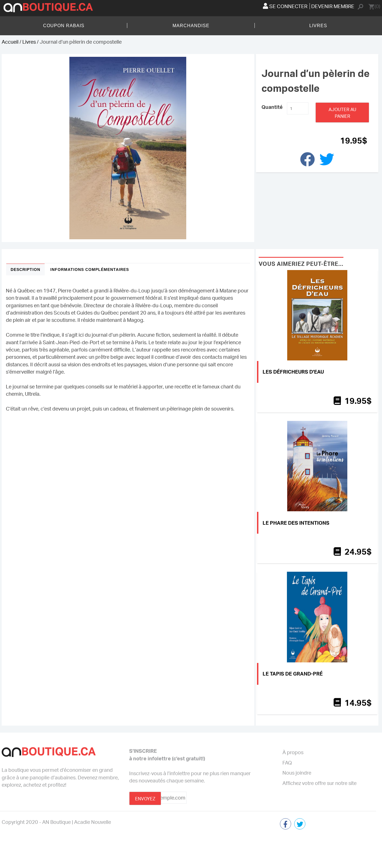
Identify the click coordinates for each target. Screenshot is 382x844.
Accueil (10, 42)
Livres (318, 25)
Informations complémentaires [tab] (89, 269)
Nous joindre (296, 773)
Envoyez (145, 798)
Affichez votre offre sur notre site (319, 783)
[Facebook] (285, 824)
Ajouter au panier (342, 113)
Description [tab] (25, 269)
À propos (292, 752)
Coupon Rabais (63, 25)
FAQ (287, 762)
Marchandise (191, 25)
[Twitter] (299, 824)
